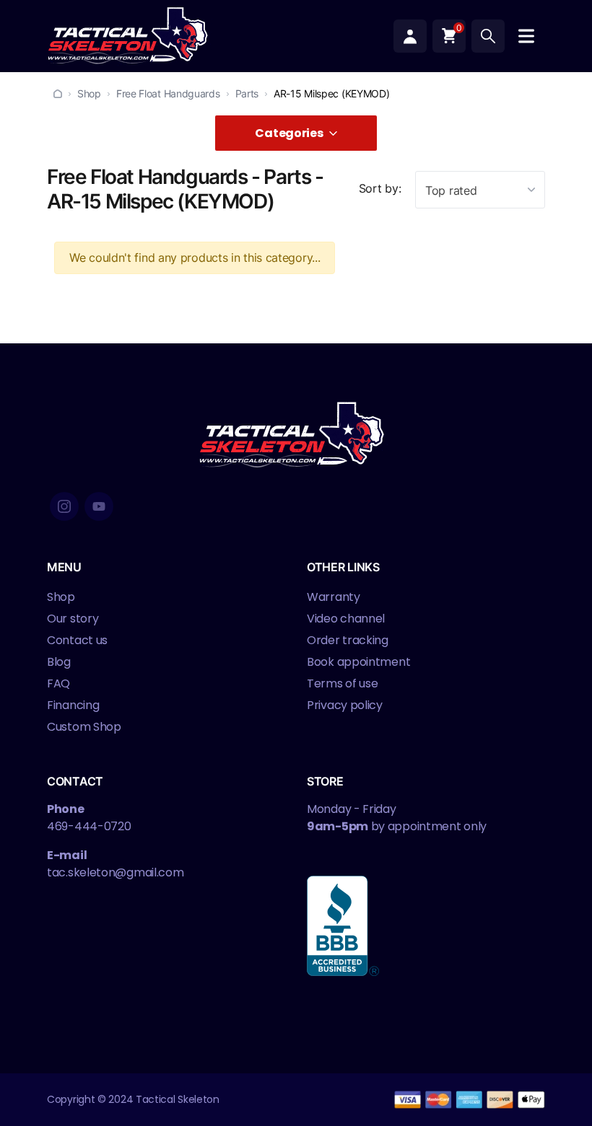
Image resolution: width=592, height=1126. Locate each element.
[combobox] (480, 189)
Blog (59, 662)
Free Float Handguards (168, 93)
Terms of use (342, 683)
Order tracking (347, 640)
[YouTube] (98, 506)
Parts (247, 93)
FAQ (58, 683)
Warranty (333, 597)
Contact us (77, 640)
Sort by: (380, 188)
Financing (73, 705)
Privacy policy (345, 705)
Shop (89, 93)
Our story (72, 618)
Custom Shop (84, 726)
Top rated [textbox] (450, 190)
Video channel (346, 618)
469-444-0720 (89, 826)
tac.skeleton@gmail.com (115, 872)
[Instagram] (64, 506)
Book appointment (358, 662)
